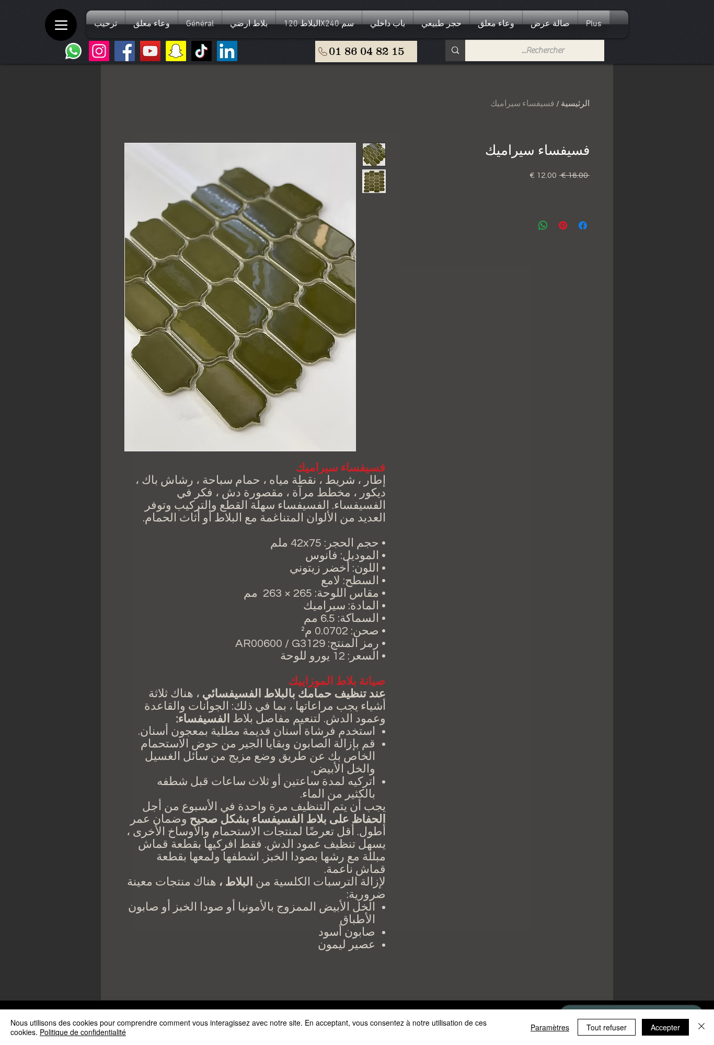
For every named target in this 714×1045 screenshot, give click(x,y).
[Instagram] (99, 51)
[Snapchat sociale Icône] (176, 51)
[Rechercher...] (455, 50)
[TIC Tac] (201, 51)
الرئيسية (575, 103)
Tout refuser (606, 1027)
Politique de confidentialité (83, 1032)
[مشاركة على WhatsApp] (543, 225)
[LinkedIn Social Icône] (227, 51)
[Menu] (61, 25)
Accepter (665, 1027)
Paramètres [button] (550, 1027)
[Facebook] (124, 51)
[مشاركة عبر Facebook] (583, 225)
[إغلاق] (701, 1027)
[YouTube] (150, 51)
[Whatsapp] (73, 51)
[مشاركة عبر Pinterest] (563, 225)
